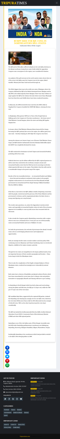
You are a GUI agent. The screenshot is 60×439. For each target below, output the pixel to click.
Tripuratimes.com (25, 436)
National (26, 412)
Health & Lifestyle (17, 412)
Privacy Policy (7, 427)
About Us (6, 424)
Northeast (33, 381)
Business (19, 409)
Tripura (33, 395)
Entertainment (7, 412)
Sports (5, 415)
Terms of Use (21, 424)
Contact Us (13, 424)
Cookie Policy (16, 427)
